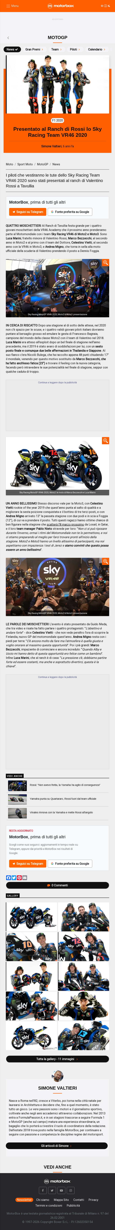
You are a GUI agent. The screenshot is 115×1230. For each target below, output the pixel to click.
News (10, 49)
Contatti (78, 1200)
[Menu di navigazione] (12, 6)
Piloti (73, 49)
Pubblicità (73, 1205)
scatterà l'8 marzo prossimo (65, 524)
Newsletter (24, 1200)
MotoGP (42, 164)
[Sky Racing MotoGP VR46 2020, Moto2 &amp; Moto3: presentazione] (57, 288)
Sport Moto (25, 164)
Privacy (93, 1200)
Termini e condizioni (48, 1205)
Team (55, 49)
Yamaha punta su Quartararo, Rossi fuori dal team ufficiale (63, 798)
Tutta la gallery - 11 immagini (55, 1059)
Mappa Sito (61, 1200)
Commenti (60, 885)
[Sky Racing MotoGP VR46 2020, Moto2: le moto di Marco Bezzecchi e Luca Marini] (57, 466)
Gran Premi (32, 49)
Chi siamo (42, 1200)
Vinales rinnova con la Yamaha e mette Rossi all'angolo (61, 812)
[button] (43, 1190)
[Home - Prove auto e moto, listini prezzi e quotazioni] (60, 6)
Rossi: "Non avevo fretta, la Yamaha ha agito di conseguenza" (65, 784)
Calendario (95, 49)
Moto (9, 164)
